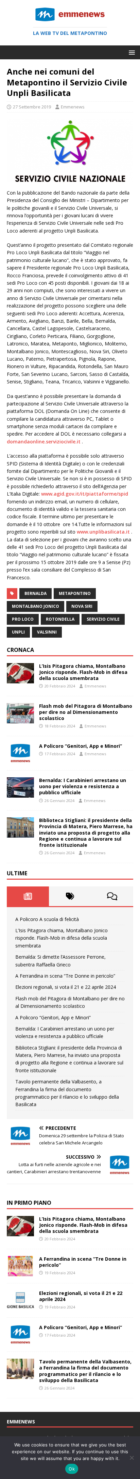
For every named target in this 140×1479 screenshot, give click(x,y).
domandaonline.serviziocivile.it (44, 441)
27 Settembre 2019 (32, 107)
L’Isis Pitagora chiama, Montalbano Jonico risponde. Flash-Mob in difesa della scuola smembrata (83, 672)
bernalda (35, 593)
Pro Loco (23, 619)
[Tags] (70, 896)
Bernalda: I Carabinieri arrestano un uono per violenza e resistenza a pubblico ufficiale (82, 786)
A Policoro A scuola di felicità (47, 919)
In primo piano (29, 1202)
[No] (131, 1457)
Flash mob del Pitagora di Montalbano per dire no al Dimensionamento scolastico (85, 712)
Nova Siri (81, 606)
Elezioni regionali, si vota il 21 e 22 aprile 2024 (65, 987)
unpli (18, 632)
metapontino (75, 593)
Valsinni (47, 632)
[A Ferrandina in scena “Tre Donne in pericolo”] (20, 1272)
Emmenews (73, 107)
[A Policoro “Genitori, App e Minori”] (20, 759)
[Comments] (112, 896)
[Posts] (28, 896)
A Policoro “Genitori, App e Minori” (80, 746)
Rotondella (60, 619)
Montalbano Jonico (35, 606)
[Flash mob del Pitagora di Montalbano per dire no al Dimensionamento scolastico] (20, 719)
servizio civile (103, 619)
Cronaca (20, 650)
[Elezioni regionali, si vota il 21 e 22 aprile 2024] (20, 1306)
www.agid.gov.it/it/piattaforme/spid (84, 494)
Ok (72, 1469)
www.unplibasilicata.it (103, 531)
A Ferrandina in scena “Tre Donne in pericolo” (65, 976)
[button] (130, 52)
